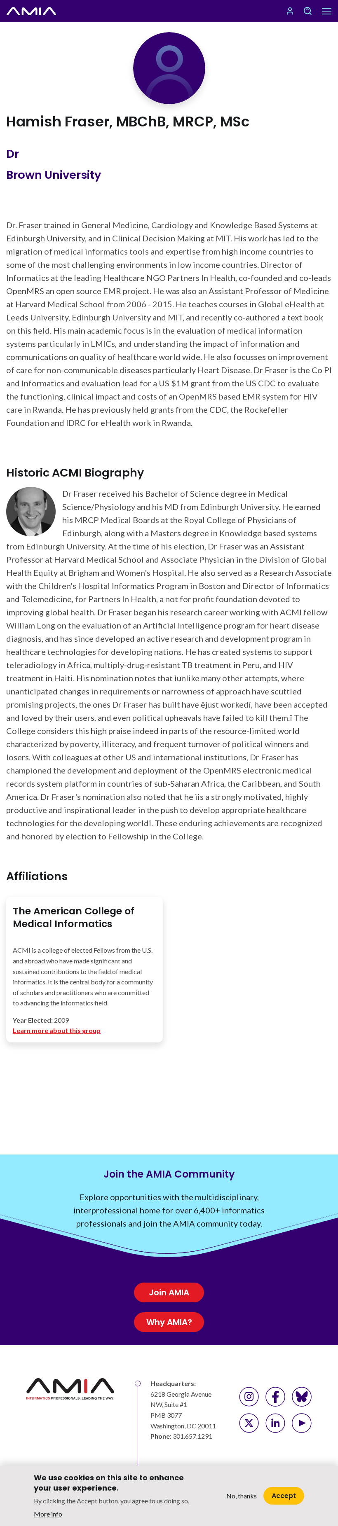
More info (48, 1514)
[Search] (307, 11)
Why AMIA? (169, 1322)
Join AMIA (169, 1292)
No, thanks (241, 1496)
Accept (284, 1495)
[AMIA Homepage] (31, 11)
